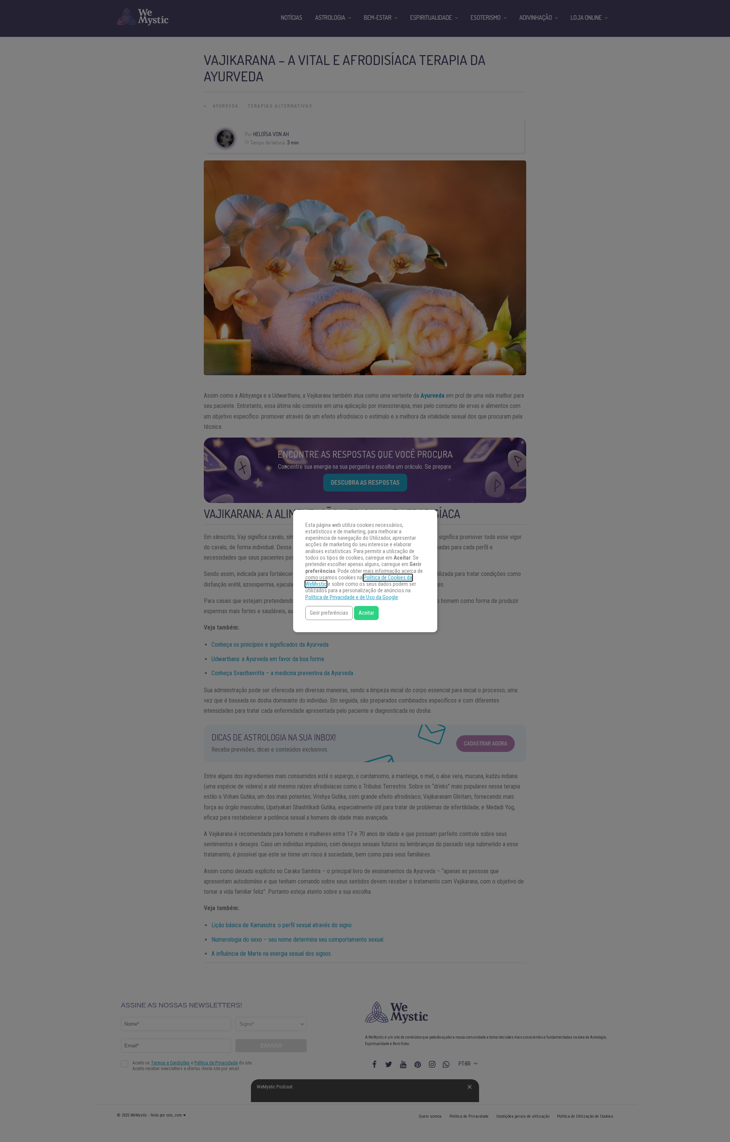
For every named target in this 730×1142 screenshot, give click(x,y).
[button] (329, 613)
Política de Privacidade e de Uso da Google (351, 597)
